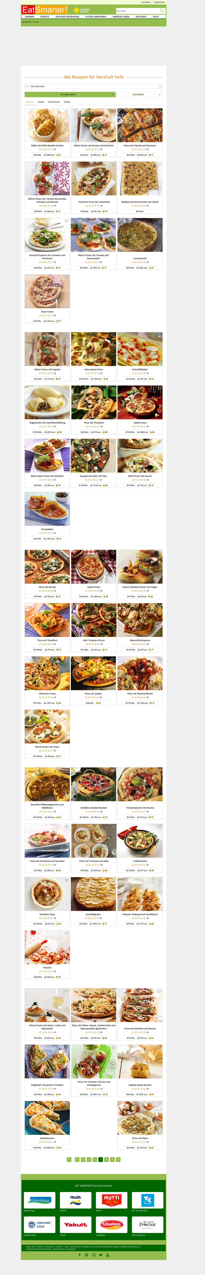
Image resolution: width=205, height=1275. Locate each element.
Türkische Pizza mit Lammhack (94, 201)
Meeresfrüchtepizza (140, 640)
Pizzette (47, 967)
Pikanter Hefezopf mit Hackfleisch (140, 914)
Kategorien (70, 1249)
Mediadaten (58, 1249)
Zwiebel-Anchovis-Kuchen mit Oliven (140, 201)
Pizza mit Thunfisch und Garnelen (47, 861)
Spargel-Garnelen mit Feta (93, 476)
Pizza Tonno (47, 311)
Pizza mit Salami (93, 693)
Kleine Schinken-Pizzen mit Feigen (140, 587)
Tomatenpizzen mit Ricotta (140, 807)
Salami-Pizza (140, 422)
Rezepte (45, 16)
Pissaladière (47, 529)
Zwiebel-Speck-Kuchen (140, 1085)
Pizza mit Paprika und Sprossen (140, 145)
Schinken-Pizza (47, 914)
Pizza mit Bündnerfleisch (140, 693)
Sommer (29, 16)
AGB (66, 1247)
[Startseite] (45, 9)
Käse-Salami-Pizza (93, 369)
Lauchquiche (140, 258)
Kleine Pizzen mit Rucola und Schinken (93, 145)
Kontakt (59, 1247)
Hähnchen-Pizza (47, 693)
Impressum (74, 1247)
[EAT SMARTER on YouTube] (107, 1255)
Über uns (30, 1247)
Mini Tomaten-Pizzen (94, 640)
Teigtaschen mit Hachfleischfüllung (47, 422)
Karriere (40, 1247)
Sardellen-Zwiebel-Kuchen (93, 807)
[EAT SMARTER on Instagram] (93, 1255)
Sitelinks (49, 1247)
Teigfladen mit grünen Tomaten (47, 1085)
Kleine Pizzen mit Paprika (47, 369)
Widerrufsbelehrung (130, 1247)
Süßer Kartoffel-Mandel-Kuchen (47, 145)
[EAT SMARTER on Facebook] (79, 1255)
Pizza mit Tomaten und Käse (94, 861)
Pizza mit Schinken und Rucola (140, 1028)
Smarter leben (121, 16)
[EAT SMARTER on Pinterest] (86, 1255)
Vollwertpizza (140, 861)
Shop (156, 16)
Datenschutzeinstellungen (107, 1247)
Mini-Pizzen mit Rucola (140, 476)
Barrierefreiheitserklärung (38, 1249)
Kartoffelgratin (93, 914)
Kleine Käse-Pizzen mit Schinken (47, 476)
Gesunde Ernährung (67, 16)
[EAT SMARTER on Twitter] (100, 1255)
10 (118, 1159)
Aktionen (141, 16)
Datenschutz (87, 1247)
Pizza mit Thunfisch (94, 422)
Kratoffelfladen (140, 369)
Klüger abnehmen (96, 16)
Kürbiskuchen (47, 1138)
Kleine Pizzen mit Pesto (47, 746)
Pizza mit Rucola (47, 587)
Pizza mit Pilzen (140, 1138)
